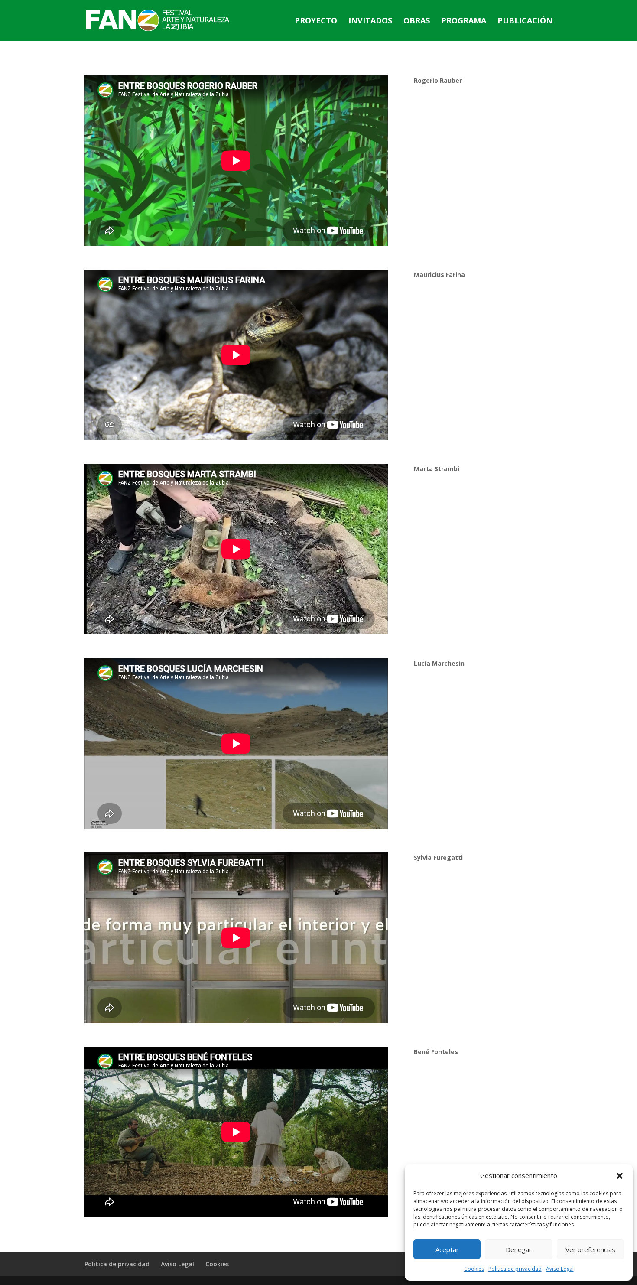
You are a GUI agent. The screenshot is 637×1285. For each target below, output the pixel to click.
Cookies (474, 1268)
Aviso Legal (560, 1268)
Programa (463, 21)
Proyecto (316, 21)
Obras (416, 21)
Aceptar (447, 1249)
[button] (619, 1175)
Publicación (524, 21)
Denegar (519, 1249)
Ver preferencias (590, 1249)
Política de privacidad (515, 1268)
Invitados (370, 21)
